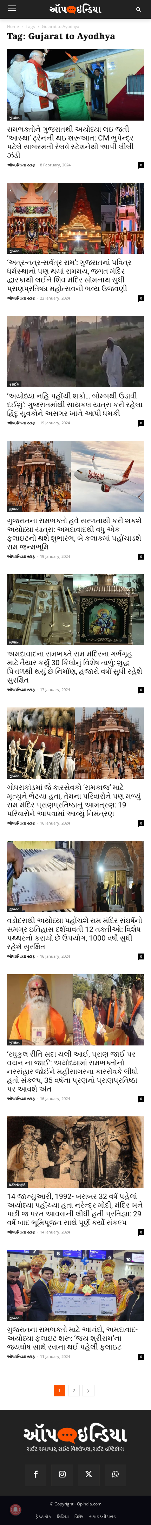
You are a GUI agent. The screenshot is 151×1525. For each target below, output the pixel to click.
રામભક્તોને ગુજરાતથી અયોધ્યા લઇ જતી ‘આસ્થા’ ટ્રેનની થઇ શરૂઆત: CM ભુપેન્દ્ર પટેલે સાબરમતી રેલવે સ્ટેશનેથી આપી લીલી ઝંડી (70, 142)
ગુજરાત (14, 117)
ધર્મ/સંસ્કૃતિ (17, 1184)
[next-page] (88, 1390)
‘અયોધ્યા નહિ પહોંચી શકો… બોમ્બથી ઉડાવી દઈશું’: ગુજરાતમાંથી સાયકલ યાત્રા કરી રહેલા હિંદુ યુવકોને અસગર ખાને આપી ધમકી (75, 405)
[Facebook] (36, 1475)
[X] (89, 1475)
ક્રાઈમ (14, 384)
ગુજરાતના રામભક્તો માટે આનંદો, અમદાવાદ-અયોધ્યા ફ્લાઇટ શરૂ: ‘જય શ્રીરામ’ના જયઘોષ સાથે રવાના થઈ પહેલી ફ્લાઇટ (72, 1338)
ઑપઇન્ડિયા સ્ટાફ (21, 164)
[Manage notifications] (15, 1509)
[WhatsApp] (115, 1475)
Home (13, 26)
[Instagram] (62, 1475)
